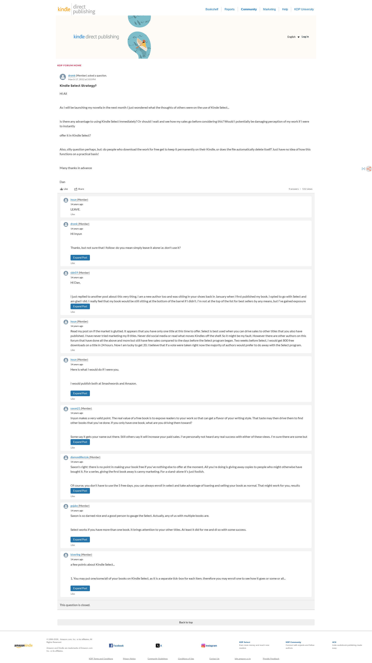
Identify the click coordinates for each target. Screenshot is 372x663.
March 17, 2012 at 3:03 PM (82, 79)
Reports (230, 9)
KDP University (304, 9)
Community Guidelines (158, 659)
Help (285, 9)
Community (249, 9)
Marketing (269, 9)
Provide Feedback (271, 659)
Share (81, 188)
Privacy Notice (129, 659)
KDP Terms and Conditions (101, 659)
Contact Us (214, 659)
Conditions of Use (186, 659)
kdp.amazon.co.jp (243, 659)
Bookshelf (212, 9)
